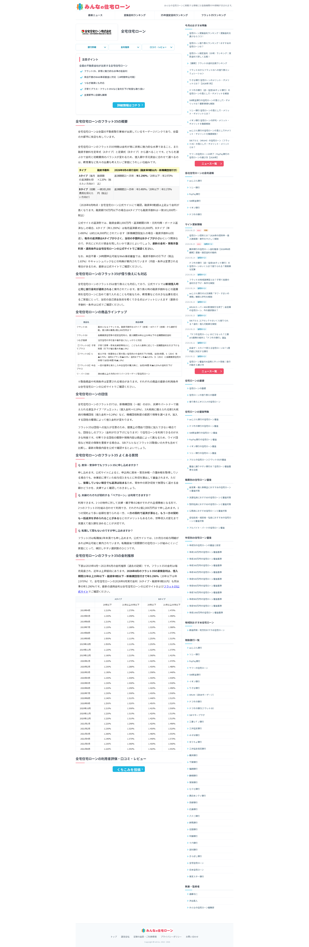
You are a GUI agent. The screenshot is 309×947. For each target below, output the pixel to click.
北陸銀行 (193, 829)
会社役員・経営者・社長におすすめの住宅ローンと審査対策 (210, 519)
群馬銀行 (193, 822)
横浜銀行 (193, 755)
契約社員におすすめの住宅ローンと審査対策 (210, 504)
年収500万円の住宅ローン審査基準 (205, 578)
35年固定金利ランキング (174, 15)
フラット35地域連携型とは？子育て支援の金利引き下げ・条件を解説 (209, 281)
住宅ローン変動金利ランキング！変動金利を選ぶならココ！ (210, 35)
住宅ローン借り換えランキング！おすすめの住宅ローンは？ (210, 45)
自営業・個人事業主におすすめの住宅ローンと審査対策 (210, 489)
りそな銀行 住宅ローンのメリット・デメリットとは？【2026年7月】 (209, 82)
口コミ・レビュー (158, 47)
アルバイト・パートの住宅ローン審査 (207, 527)
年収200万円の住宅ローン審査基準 (205, 558)
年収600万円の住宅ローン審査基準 (205, 585)
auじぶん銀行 (195, 180)
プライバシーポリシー (171, 936)
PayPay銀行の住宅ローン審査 (203, 439)
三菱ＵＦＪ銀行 (196, 721)
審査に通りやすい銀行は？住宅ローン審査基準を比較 (210, 468)
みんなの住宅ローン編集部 (201, 907)
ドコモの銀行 (195, 214)
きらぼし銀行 (195, 856)
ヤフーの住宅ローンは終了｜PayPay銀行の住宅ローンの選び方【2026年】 (209, 155)
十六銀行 (193, 842)
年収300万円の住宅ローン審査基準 (205, 565)
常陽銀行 (193, 782)
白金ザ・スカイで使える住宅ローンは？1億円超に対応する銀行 (209, 349)
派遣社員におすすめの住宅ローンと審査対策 (210, 497)
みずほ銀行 (194, 735)
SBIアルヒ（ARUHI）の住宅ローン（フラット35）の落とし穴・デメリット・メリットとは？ (209, 144)
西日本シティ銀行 (197, 795)
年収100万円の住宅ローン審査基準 (205, 551)
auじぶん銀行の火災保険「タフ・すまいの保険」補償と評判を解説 (209, 295)
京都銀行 (193, 802)
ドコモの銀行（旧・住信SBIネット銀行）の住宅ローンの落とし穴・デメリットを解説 (209, 92)
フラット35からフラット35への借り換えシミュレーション (209, 71)
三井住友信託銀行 (197, 748)
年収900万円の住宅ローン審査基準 (205, 605)
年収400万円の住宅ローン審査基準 (205, 572)
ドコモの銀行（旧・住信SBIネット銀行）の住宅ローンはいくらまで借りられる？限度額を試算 (210, 266)
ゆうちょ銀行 (195, 741)
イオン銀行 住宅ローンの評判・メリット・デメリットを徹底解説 (209, 122)
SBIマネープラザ (197, 715)
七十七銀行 (194, 788)
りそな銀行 (194, 687)
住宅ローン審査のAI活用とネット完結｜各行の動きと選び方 (210, 363)
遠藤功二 (193, 893)
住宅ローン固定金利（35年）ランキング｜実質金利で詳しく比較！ (210, 55)
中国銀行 (193, 836)
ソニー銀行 (194, 187)
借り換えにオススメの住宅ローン (204, 401)
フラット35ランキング (213, 15)
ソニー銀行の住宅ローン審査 (202, 453)
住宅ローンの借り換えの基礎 (202, 394)
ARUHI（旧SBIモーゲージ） (202, 694)
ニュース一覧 (209, 163)
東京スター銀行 (196, 876)
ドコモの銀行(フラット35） (202, 708)
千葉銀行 (193, 762)
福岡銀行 (193, 768)
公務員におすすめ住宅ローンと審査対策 (208, 510)
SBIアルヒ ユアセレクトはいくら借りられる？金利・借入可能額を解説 (208, 322)
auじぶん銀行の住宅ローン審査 (204, 419)
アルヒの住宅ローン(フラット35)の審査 (207, 459)
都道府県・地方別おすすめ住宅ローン (207, 630)
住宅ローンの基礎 (197, 388)
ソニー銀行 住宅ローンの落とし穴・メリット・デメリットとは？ (209, 112)
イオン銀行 (194, 207)
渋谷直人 (193, 900)
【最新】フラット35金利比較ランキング (208, 63)
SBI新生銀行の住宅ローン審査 (203, 432)
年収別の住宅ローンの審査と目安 (204, 545)
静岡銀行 (193, 775)
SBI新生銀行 (195, 200)
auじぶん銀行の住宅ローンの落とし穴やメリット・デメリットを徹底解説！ (210, 132)
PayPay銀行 (194, 194)
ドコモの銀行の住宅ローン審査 (203, 425)
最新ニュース (95, 15)
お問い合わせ (192, 936)
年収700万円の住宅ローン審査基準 (205, 592)
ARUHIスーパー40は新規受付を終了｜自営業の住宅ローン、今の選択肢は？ (210, 308)
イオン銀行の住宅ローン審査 (202, 446)
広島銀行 (193, 809)
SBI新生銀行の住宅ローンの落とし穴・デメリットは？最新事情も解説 (209, 102)
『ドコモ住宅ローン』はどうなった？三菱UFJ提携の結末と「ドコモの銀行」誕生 (209, 336)
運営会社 (125, 936)
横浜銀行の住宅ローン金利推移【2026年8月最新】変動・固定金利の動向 (209, 251)
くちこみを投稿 (129, 769)
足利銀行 (193, 849)
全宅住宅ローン (196, 862)
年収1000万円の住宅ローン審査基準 (206, 612)
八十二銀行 (194, 815)
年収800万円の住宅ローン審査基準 (205, 598)
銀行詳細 (92, 47)
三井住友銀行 (195, 728)
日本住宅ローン (196, 869)
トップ (114, 936)
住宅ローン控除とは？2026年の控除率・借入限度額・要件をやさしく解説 (209, 237)
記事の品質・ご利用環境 (145, 936)
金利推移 (125, 47)
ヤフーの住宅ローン (198, 667)
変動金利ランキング (135, 15)
